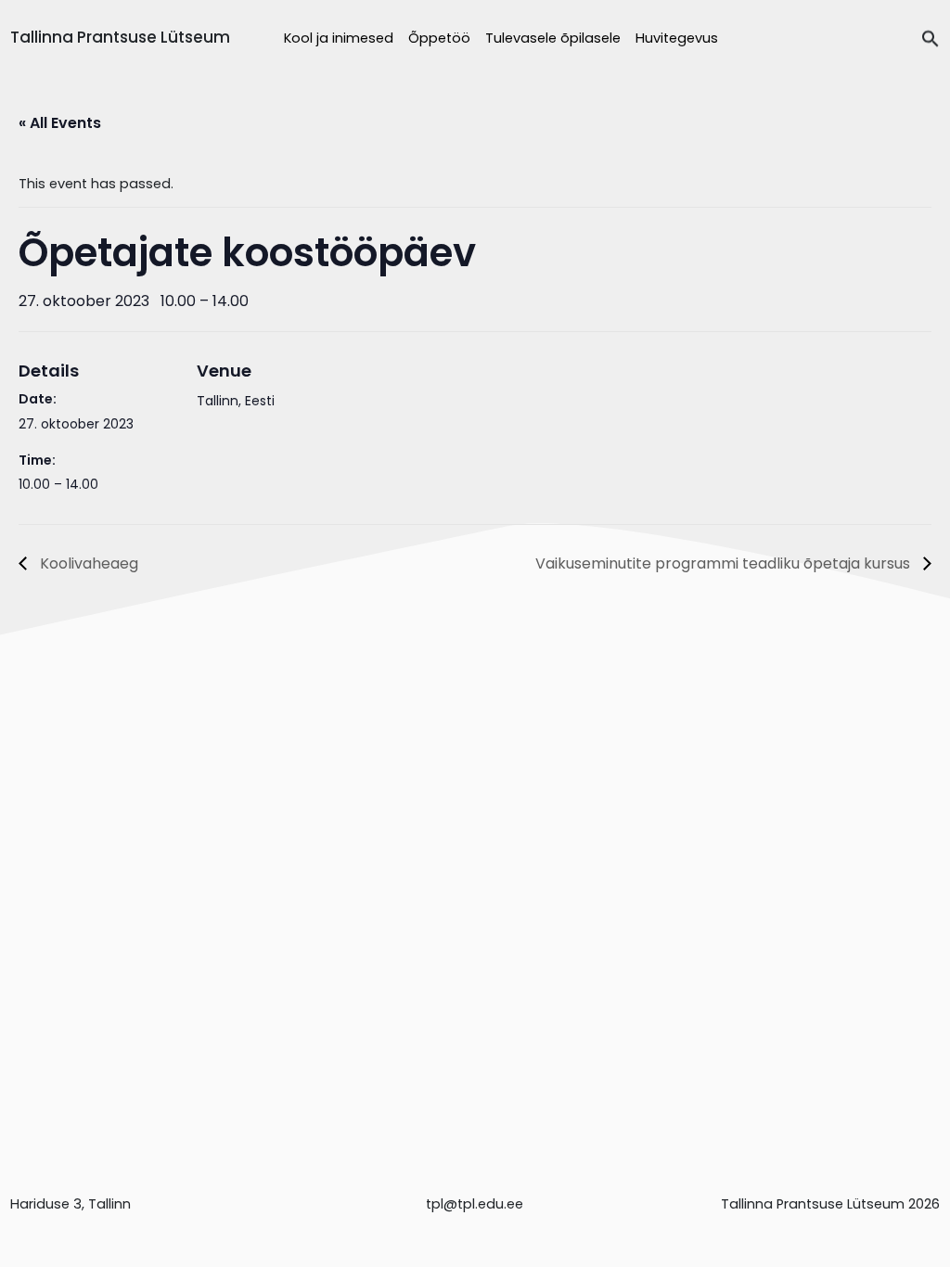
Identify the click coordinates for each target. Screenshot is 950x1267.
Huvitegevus (676, 38)
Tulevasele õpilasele (553, 38)
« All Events (60, 123)
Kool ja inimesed (338, 38)
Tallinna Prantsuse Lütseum (120, 37)
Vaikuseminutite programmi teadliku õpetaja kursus (724, 563)
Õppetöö (439, 38)
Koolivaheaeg (87, 563)
